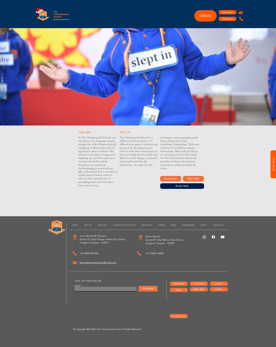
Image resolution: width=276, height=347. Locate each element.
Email (77, 286)
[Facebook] (213, 237)
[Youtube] (222, 237)
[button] (273, 164)
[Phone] (241, 19)
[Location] (75, 237)
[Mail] (241, 12)
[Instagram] (204, 237)
